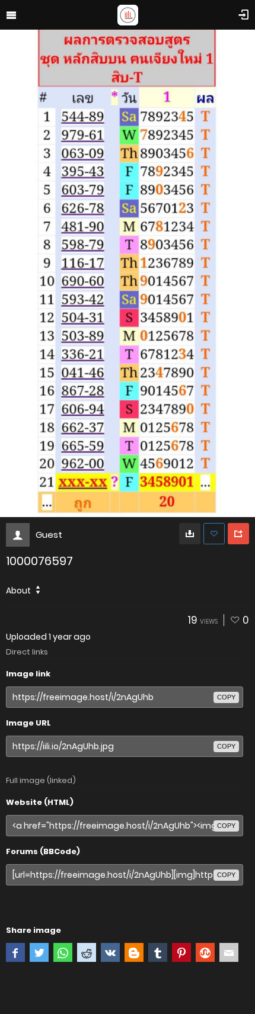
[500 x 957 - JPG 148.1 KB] (189, 533)
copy (226, 697)
